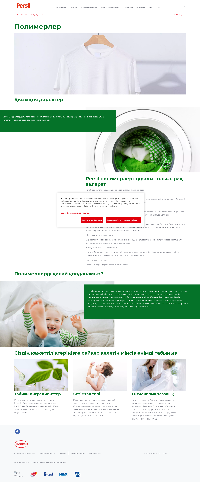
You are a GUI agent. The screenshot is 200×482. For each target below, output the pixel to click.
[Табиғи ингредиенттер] (41, 392)
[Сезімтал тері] (100, 392)
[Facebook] (17, 431)
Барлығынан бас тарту (92, 220)
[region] (100, 210)
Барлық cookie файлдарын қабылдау (123, 220)
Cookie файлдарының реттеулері (75, 213)
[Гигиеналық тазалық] (159, 392)
